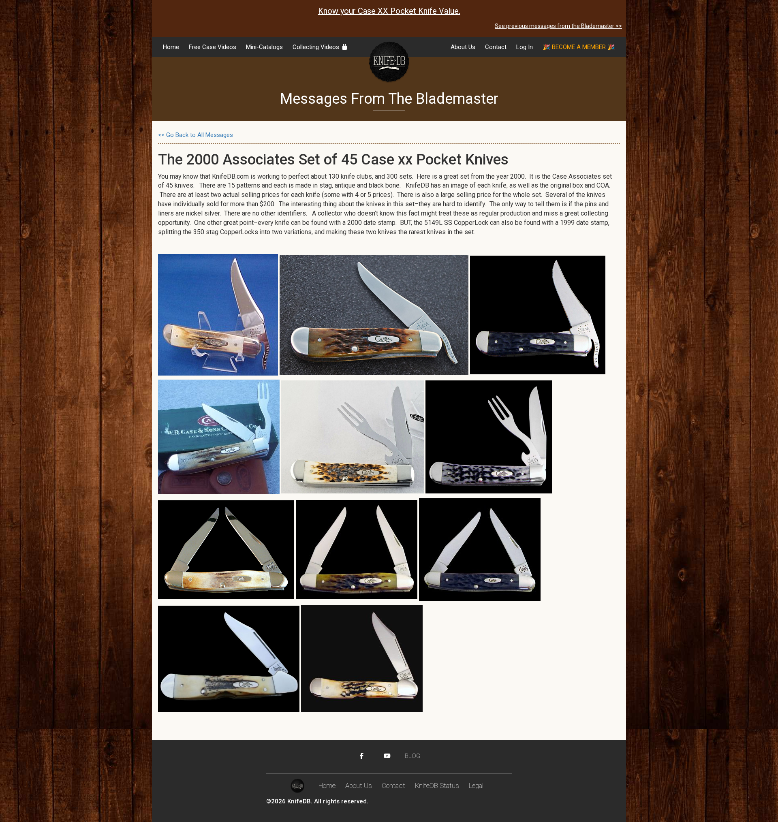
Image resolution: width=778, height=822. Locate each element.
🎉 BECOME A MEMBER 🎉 (579, 47)
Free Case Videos (212, 47)
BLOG (412, 756)
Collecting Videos (317, 47)
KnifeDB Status (437, 785)
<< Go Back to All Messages (195, 135)
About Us (463, 47)
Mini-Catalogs (264, 47)
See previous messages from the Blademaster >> (558, 26)
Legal (476, 785)
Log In (524, 47)
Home (171, 47)
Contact (496, 47)
